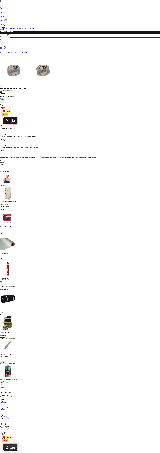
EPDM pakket (2, 16)
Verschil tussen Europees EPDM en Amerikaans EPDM (9, 417)
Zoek (1, 36)
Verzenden (13, 396)
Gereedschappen (25, 52)
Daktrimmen (2, 24)
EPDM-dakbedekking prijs (5, 415)
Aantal (1, 98)
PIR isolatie (1, 23)
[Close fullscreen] (1, 86)
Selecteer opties (2, 313)
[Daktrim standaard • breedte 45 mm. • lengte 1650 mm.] (7, 353)
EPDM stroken (2, 12)
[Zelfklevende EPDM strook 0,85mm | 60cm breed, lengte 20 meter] (7, 378)
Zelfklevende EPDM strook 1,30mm (23, 45)
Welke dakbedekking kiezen (5, 416)
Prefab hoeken (16, 52)
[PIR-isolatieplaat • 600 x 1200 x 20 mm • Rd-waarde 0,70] (7, 200)
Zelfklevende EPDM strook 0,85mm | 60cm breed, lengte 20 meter (9, 379)
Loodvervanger (21, 52)
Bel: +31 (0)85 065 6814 (8, 395)
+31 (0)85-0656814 (3, 425)
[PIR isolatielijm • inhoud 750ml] (7, 276)
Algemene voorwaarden (5, 403)
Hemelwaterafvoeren (3, 52)
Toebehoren (2, 25)
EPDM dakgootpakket (3, 47)
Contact (3, 399)
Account (1, 29)
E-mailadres (2, 396)
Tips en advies (4, 414)
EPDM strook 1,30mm (3, 45)
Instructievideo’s (2, 395)
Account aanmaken (4, 3)
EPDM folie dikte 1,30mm (3, 306)
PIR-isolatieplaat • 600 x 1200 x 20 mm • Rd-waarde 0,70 (8, 201)
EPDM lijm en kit (2, 20)
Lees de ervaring (2, 143)
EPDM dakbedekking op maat (6, 407)
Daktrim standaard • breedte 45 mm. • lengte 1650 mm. (7, 354)
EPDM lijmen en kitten (5, 408)
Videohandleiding (2, 93)
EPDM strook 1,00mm (9, 45)
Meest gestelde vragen (5, 402)
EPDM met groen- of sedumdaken (6, 418)
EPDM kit (5, 49)
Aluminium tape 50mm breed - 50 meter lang (9, 54)
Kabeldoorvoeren (12, 52)
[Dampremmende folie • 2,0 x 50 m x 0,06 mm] (7, 251)
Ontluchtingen (8, 52)
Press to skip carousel (3, 185)
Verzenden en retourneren (5, 400)
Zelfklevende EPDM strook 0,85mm (33, 45)
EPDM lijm (1, 49)
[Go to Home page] (5, 35)
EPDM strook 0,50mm (16, 45)
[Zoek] (9, 37)
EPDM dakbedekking (3, 8)
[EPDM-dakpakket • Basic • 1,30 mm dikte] (7, 330)
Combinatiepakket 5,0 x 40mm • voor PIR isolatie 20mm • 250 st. (9, 226)
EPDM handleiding (4, 401)
